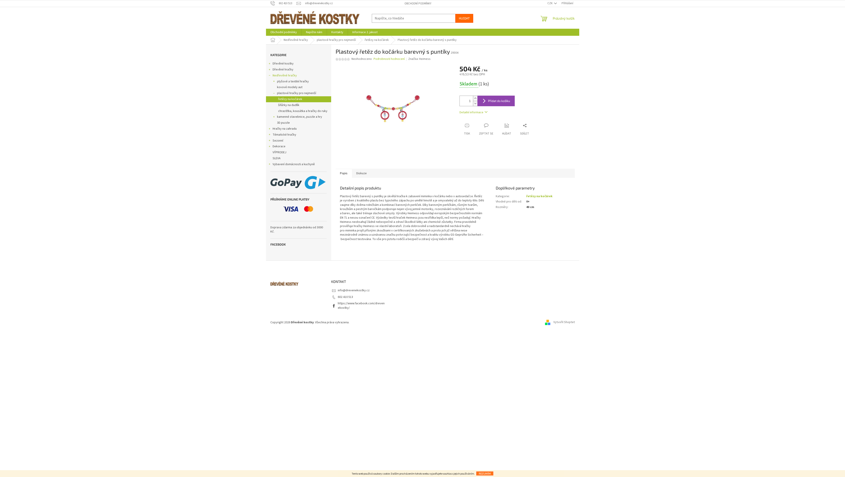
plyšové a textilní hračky (293, 81)
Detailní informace (471, 112)
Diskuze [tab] (361, 173)
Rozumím (485, 473)
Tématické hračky (284, 134)
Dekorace (279, 146)
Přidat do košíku (499, 101)
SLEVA (277, 158)
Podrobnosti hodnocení (389, 59)
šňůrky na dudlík (288, 105)
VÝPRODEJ (279, 152)
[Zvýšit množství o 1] (475, 98)
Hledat (464, 18)
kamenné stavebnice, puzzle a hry (299, 117)
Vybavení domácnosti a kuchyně (294, 164)
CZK (550, 3)
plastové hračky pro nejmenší (296, 93)
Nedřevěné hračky (285, 75)
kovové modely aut (289, 87)
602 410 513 (345, 297)
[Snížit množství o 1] (475, 103)
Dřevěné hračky (283, 69)
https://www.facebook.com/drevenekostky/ (361, 305)
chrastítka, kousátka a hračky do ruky (302, 111)
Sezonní (278, 140)
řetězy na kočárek (290, 99)
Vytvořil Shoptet (564, 322)
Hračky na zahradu (285, 129)
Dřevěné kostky (283, 63)
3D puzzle (283, 123)
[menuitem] (283, 32)
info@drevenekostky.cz (354, 290)
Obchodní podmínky (417, 4)
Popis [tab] (343, 173)
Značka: (419, 59)
